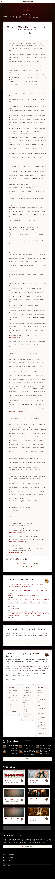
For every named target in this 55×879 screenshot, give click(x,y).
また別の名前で (18, 615)
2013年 (13, 590)
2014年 (17, 590)
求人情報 (32, 818)
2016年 (25, 590)
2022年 (10, 592)
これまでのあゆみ (11, 599)
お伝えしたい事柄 (23, 611)
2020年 (42, 590)
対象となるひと (31, 601)
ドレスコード (37, 601)
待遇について (16, 611)
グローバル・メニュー (2, 1)
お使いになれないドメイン (23, 595)
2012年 (9, 590)
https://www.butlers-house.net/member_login (17, 541)
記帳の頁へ (14, 711)
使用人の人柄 (8, 780)
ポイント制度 (31, 599)
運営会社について (7, 860)
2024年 (18, 592)
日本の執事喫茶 (7, 865)
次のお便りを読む (27, 566)
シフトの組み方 (26, 613)
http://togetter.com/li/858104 (14, 337)
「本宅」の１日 (33, 613)
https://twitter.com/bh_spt (37, 185)
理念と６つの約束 (36, 615)
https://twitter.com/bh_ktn (37, 187)
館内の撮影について (11, 602)
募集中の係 (10, 611)
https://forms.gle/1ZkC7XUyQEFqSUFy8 (14, 681)
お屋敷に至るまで (25, 586)
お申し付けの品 (34, 780)
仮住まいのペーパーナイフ (12, 818)
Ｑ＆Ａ (31, 586)
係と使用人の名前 (31, 602)
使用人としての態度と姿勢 (33, 584)
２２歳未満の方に (31, 611)
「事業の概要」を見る (28, 846)
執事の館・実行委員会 (28, 1)
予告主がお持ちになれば (34, 595)
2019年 (38, 590)
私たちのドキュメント (27, 615)
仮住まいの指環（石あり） (12, 799)
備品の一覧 (44, 602)
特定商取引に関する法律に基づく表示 (11, 854)
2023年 (14, 592)
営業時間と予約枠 (15, 601)
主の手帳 (53, 1)
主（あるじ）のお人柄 (42, 613)
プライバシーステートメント (9, 857)
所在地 (18, 602)
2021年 (46, 590)
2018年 (34, 590)
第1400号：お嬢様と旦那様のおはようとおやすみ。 (29, 751)
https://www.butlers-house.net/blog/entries (17, 532)
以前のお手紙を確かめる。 (28, 758)
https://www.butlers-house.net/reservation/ (17, 270)
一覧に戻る (35, 563)
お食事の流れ (25, 599)
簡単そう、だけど (40, 611)
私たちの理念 (10, 584)
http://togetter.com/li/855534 (14, 306)
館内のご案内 (38, 599)
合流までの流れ (18, 613)
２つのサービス (23, 584)
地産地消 (38, 602)
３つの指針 (16, 584)
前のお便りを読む (22, 563)
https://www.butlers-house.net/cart (15, 472)
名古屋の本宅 (33, 798)
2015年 (21, 590)
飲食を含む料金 (23, 601)
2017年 (29, 590)
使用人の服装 (44, 601)
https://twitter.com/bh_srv (37, 184)
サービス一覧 (18, 599)
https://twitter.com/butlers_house (15, 552)
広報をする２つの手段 (16, 586)
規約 (5, 863)
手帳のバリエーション (12, 595)
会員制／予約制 (24, 602)
